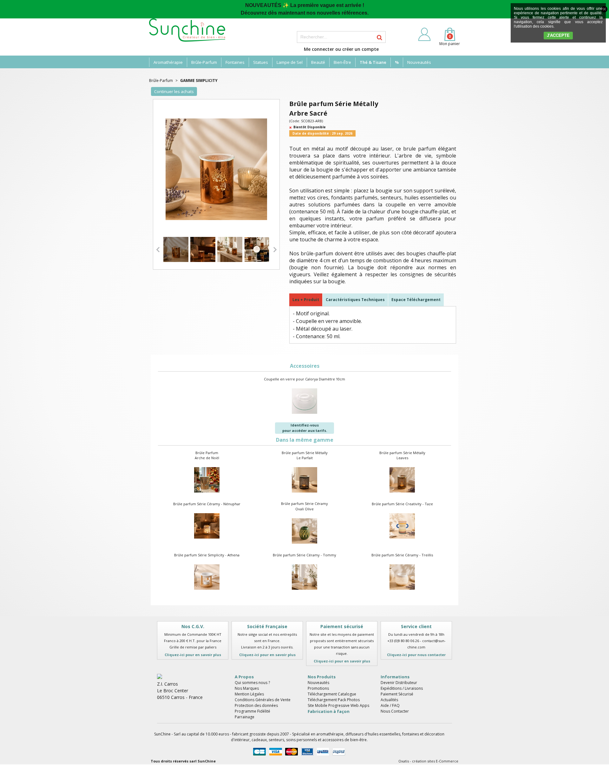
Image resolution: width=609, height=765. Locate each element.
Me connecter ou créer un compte (341, 49)
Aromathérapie (168, 62)
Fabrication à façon (329, 711)
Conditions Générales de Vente (263, 699)
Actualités (389, 699)
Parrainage (244, 717)
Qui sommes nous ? (252, 682)
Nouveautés (419, 62)
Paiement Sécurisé (397, 694)
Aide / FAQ (390, 705)
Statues (260, 62)
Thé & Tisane (373, 62)
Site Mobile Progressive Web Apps (338, 705)
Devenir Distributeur (399, 682)
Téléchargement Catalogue (332, 694)
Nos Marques (247, 688)
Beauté (318, 62)
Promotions (318, 688)
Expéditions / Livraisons (402, 688)
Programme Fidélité (252, 711)
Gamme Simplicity (199, 80)
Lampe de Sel (290, 62)
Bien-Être (342, 62)
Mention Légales (249, 694)
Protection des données (256, 705)
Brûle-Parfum (204, 62)
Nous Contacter (395, 711)
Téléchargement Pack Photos (334, 699)
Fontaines (235, 62)
